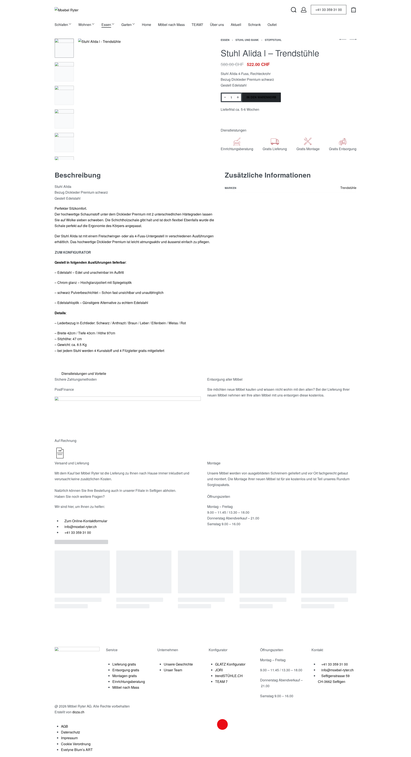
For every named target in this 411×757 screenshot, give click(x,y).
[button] (204, 373)
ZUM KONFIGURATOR (73, 252)
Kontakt (317, 649)
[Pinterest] (245, 724)
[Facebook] (211, 724)
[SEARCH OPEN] (293, 10)
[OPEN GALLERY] (139, 99)
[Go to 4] (64, 119)
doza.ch (78, 711)
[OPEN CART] (353, 10)
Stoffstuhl (273, 40)
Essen (225, 40)
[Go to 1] (64, 48)
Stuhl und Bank (247, 40)
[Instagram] (222, 724)
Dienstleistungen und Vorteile (83, 373)
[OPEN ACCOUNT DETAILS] (304, 10)
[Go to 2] (64, 71)
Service (112, 649)
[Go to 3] (64, 95)
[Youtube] (234, 724)
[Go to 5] (64, 142)
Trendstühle (348, 188)
